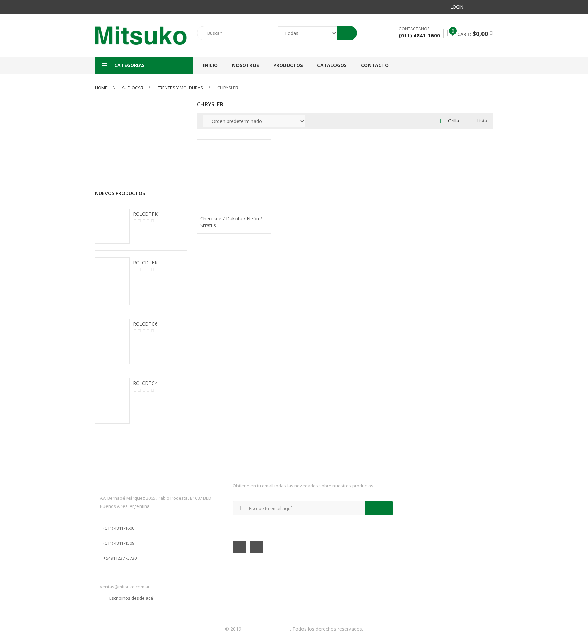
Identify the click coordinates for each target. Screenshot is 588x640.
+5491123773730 (120, 558)
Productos (288, 65)
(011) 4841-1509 (118, 543)
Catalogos (332, 65)
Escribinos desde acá (131, 598)
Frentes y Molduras (180, 87)
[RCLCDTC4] (112, 401)
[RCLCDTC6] (112, 341)
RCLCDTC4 (145, 383)
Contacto (375, 65)
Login (457, 7)
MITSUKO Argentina (266, 629)
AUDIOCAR (132, 87)
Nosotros (245, 65)
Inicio (210, 65)
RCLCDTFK (145, 262)
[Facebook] (475, 6)
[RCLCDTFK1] (112, 226)
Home (101, 87)
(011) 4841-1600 (118, 528)
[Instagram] (487, 6)
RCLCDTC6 (145, 324)
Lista (482, 121)
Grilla (453, 121)
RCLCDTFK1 (146, 213)
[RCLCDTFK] (112, 281)
